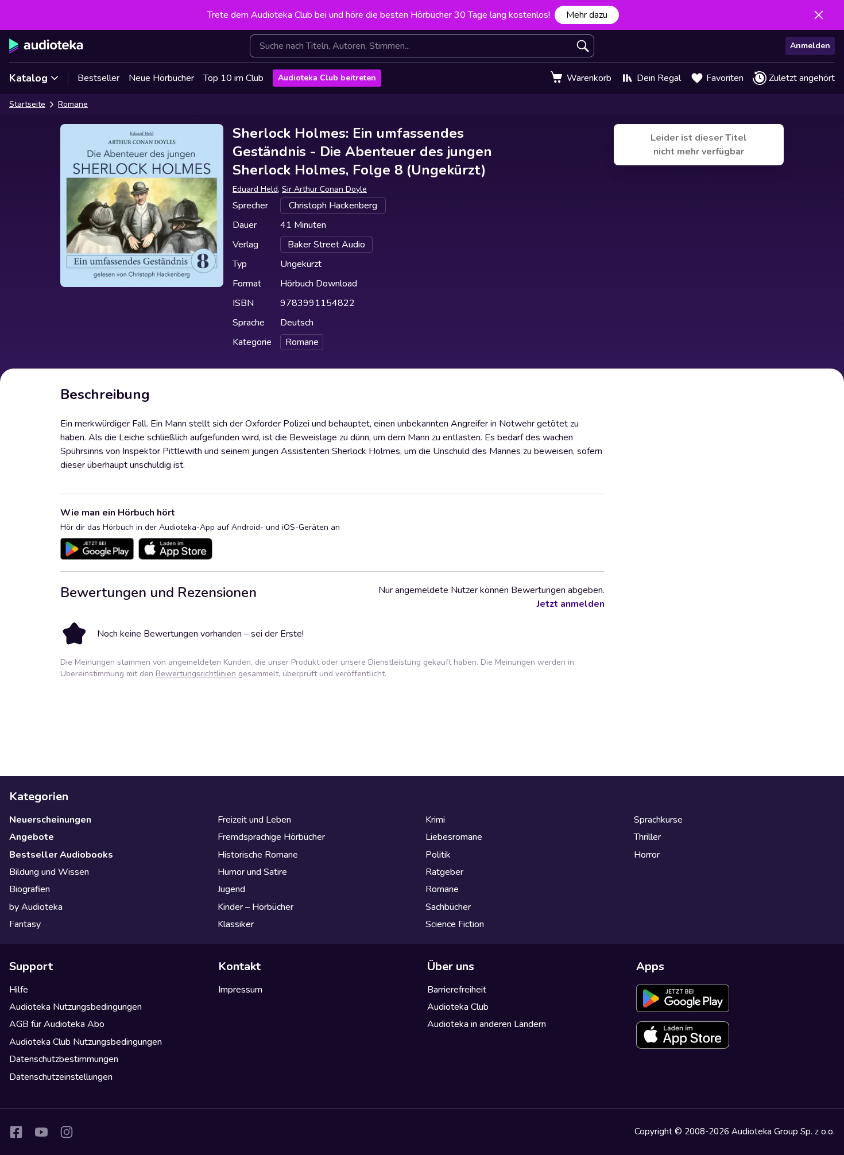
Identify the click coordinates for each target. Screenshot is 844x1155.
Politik (438, 854)
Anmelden (810, 45)
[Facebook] (16, 1132)
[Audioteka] (46, 45)
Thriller (647, 837)
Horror (647, 854)
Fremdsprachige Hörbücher (271, 837)
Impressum (240, 989)
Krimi (435, 819)
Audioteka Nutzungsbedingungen (75, 1007)
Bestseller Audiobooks (61, 854)
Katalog (28, 78)
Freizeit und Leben (254, 819)
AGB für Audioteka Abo (56, 1024)
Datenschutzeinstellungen (61, 1077)
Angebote (31, 837)
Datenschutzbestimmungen (63, 1059)
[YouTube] (41, 1132)
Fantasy (25, 924)
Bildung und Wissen (49, 872)
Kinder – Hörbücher (255, 907)
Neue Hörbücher (161, 78)
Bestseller (98, 78)
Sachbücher (448, 907)
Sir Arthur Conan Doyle (324, 189)
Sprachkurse (658, 819)
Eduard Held (255, 189)
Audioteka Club (458, 1007)
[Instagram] (66, 1132)
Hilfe (18, 989)
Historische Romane (258, 854)
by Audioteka (36, 907)
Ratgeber (444, 872)
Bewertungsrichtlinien (196, 673)
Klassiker (236, 924)
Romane (73, 104)
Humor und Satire (252, 872)
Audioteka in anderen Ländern (486, 1024)
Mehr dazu (586, 15)
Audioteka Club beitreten (327, 77)
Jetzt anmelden (571, 604)
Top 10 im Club (233, 78)
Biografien (29, 889)
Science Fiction (454, 924)
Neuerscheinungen (50, 819)
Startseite (27, 104)
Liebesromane (453, 837)
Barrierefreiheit (456, 989)
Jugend (231, 889)
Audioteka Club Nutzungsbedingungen (85, 1042)
